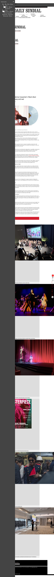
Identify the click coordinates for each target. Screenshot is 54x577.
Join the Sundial (11, 14)
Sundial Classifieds (5, 14)
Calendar (42, 15)
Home (4, 4)
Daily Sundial (3, 1)
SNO (17, 573)
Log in (19, 573)
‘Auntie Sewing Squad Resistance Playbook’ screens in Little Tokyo (18, 282)
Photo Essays (33, 15)
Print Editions (27, 17)
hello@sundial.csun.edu (34, 567)
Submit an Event (43, 16)
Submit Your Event (7, 11)
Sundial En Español (22, 17)
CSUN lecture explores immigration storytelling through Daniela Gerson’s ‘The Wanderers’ (22, 556)
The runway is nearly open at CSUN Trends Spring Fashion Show (18, 450)
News (6, 4)
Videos (33, 16)
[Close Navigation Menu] (13, 2)
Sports (6, 5)
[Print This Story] (53, 297)
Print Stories (12, 11)
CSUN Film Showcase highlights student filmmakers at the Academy (19, 397)
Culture (9, 4)
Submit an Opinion (24, 16)
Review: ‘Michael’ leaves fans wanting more (15, 506)
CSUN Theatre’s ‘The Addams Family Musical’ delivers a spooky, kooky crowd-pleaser (21, 338)
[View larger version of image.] (24, 116)
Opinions (23, 15)
